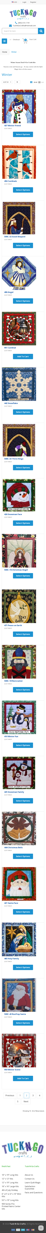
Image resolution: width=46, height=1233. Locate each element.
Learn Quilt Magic (32, 1182)
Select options (23, 134)
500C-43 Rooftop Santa (15, 1014)
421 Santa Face (11, 903)
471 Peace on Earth (13, 625)
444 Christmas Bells (13, 847)
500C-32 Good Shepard (14, 236)
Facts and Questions (34, 1192)
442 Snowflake (11, 403)
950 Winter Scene (12, 1069)
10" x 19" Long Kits (10, 1175)
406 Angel (8, 292)
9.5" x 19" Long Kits (10, 1200)
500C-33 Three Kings (13, 458)
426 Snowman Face (13, 514)
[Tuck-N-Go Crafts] (23, 14)
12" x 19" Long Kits (10, 1182)
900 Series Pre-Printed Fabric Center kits (11, 1206)
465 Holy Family (11, 958)
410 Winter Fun (11, 736)
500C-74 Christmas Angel (16, 570)
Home (4, 52)
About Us (29, 1175)
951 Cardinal (10, 347)
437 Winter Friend (12, 125)
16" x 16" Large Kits (10, 1186)
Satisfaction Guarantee (30, 1187)
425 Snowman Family (14, 792)
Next (26, 1101)
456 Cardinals (10, 181)
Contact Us (29, 1178)
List (42, 82)
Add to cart (23, 356)
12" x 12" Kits (7, 1178)
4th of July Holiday (10, 1190)
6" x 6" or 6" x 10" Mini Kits (11, 1195)
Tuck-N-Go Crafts (18, 1224)
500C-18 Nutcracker (13, 681)
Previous (9, 1095)
